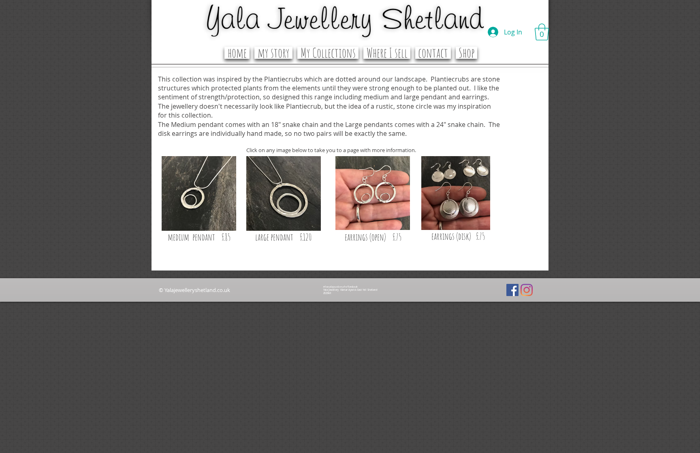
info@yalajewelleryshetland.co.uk (340, 286)
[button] (542, 32)
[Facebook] (512, 290)
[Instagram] (527, 290)
